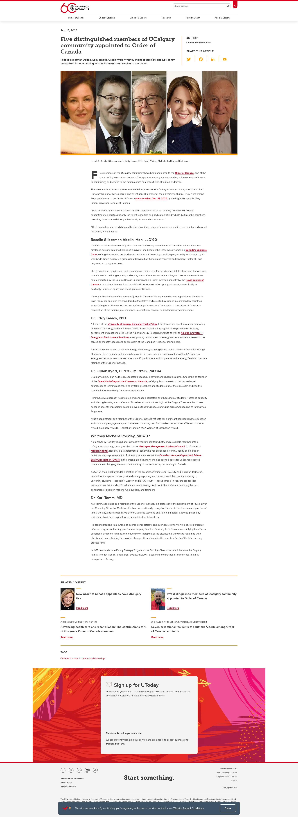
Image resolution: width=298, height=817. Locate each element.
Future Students (76, 17)
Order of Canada (184, 173)
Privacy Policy (66, 782)
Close (228, 808)
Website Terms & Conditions (188, 808)
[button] (190, 59)
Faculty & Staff (193, 17)
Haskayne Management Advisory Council (162, 446)
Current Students (107, 17)
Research (166, 17)
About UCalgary (222, 17)
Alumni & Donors (138, 17)
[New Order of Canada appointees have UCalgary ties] (67, 599)
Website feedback (68, 786)
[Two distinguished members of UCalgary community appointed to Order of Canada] (158, 599)
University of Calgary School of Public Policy (132, 324)
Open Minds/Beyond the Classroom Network (122, 381)
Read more (82, 608)
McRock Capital (99, 451)
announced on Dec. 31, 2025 (151, 198)
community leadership (93, 658)
